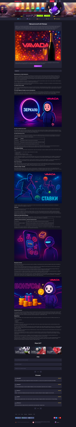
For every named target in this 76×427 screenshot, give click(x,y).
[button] (75, 10)
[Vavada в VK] (56, 418)
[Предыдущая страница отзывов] (35, 408)
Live (19, 414)
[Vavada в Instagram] (54, 418)
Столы (22, 414)
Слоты (16, 414)
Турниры (25, 414)
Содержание (30, 414)
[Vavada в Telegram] (56, 1)
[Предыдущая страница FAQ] (35, 372)
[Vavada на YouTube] (60, 418)
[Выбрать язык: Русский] (60, 1)
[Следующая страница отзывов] (41, 408)
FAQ (34, 414)
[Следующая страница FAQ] (41, 372)
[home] (18, 1)
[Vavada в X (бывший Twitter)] (58, 418)
